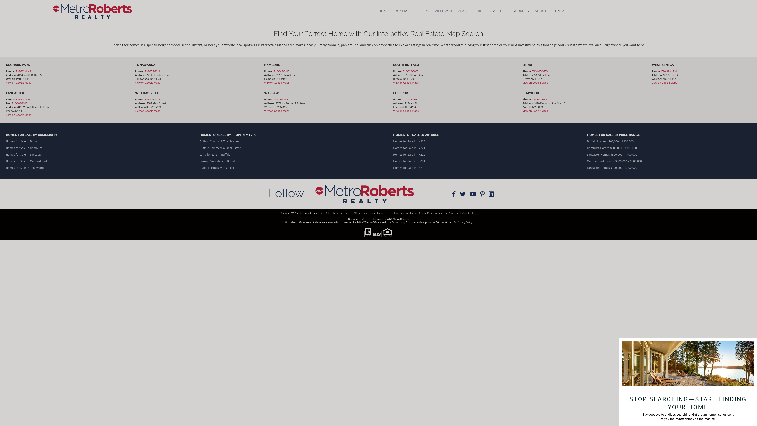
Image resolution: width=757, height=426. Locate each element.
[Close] (750, 344)
